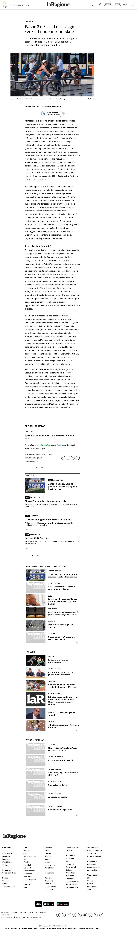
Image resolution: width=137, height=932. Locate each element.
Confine (5, 881)
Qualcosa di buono (94, 856)
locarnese (48, 454)
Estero (5, 878)
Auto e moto (70, 876)
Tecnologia (70, 864)
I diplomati (70, 879)
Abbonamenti (5, 912)
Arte (25, 887)
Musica (47, 862)
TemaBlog (91, 861)
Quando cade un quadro (72, 882)
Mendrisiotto (7, 862)
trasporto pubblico (31, 461)
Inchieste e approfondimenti (72, 858)
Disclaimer (15, 912)
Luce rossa (27, 877)
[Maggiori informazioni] (63, 113)
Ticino (4, 850)
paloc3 (39, 458)
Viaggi (68, 861)
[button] (58, 915)
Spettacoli (48, 848)
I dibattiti (69, 850)
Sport (26, 848)
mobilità (28, 458)
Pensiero (48, 853)
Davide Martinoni (53, 107)
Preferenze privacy (34, 917)
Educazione (91, 853)
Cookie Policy (20, 917)
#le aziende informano (91, 870)
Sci (24, 859)
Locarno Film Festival (50, 865)
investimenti (40, 454)
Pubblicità (43, 912)
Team (89, 889)
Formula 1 (27, 865)
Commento (49, 881)
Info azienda (92, 887)
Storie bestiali (71, 867)
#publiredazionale (93, 867)
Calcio (25, 853)
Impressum (23, 912)
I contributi (49, 889)
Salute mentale (71, 884)
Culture (26, 884)
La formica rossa (51, 887)
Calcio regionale (29, 856)
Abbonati (108, 5)
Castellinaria (49, 868)
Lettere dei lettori (72, 848)
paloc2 (34, 458)
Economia (49, 873)
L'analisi (48, 884)
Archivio (90, 881)
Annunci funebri (6, 915)
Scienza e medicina (94, 850)
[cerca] (92, 4)
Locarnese (6, 856)
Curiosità (69, 870)
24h (88, 878)
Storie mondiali (29, 871)
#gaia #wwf (91, 864)
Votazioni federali (9, 873)
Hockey (26, 850)
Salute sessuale (72, 887)
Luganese (6, 859)
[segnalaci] (100, 4)
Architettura (70, 873)
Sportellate (27, 874)
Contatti (31, 912)
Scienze (48, 856)
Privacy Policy (7, 917)
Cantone (6, 848)
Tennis (26, 862)
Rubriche (70, 855)
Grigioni (5, 865)
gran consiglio (30, 454)
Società (48, 859)
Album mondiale (29, 879)
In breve (90, 884)
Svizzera (6, 870)
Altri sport (27, 868)
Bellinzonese (7, 853)
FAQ (37, 912)
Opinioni (48, 878)
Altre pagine (92, 875)
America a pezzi (8, 887)
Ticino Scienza (92, 848)
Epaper (117, 5)
